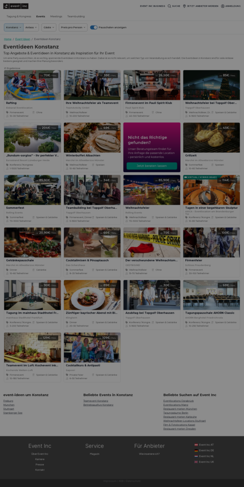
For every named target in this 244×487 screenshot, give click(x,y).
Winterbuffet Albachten (83, 155)
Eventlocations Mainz (175, 404)
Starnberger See (12, 412)
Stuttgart (8, 408)
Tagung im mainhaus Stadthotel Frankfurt (36, 312)
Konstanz (12, 27)
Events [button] (40, 16)
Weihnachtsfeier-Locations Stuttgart (184, 420)
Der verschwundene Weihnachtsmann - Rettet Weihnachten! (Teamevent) (179, 260)
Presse (40, 464)
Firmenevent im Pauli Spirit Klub (148, 103)
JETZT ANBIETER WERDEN (202, 6)
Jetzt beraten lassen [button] (152, 166)
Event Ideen (22, 39)
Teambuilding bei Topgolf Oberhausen (94, 207)
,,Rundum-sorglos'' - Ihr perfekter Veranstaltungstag (43, 155)
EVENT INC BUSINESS (152, 6)
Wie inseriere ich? (149, 453)
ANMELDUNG (233, 6)
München (8, 404)
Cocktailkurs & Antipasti (83, 365)
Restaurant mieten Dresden (179, 428)
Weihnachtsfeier (137, 207)
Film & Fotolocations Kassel (179, 424)
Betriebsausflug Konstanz (98, 404)
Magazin (94, 453)
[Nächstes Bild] (115, 85)
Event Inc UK (206, 461)
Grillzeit (191, 155)
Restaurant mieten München (180, 408)
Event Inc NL (206, 456)
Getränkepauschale (20, 260)
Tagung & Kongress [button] (19, 16)
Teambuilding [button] (76, 16)
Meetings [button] (56, 16)
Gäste (47, 27)
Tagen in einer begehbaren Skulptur (211, 207)
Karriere (39, 459)
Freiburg (8, 400)
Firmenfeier (193, 260)
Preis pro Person (71, 27)
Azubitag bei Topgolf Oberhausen (149, 312)
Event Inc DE (206, 450)
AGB (121, 481)
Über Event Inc (39, 453)
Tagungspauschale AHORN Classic (209, 312)
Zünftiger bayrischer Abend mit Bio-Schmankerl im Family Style (112, 312)
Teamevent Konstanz (95, 400)
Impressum (110, 481)
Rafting (11, 103)
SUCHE (176, 6)
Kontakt (39, 469)
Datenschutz (133, 481)
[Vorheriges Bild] (69, 85)
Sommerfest (15, 207)
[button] (108, 27)
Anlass (29, 27)
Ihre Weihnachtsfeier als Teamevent (92, 103)
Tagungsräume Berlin (175, 412)
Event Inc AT (206, 444)
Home (7, 39)
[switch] (93, 27)
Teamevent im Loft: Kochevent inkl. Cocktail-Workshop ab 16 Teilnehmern (59, 365)
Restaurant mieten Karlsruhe (180, 416)
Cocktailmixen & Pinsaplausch (87, 260)
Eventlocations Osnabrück (178, 400)
